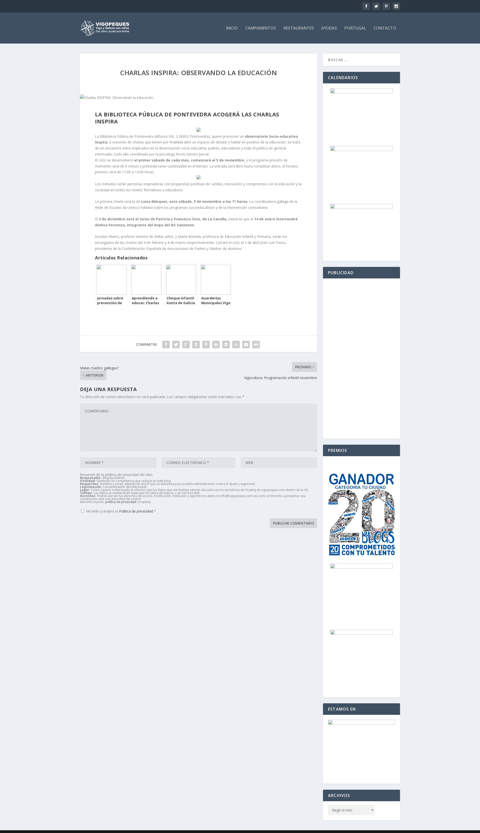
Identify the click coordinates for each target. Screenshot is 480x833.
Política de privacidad (136, 511)
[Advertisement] (361, 358)
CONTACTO (385, 28)
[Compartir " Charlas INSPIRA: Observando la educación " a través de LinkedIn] (216, 345)
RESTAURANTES (299, 28)
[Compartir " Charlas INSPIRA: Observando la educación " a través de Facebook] (166, 345)
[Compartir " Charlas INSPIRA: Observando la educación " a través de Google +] (186, 345)
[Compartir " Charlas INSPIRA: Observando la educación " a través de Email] (246, 345)
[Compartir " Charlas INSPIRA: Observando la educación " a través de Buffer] (226, 345)
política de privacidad (120, 502)
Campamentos (260, 28)
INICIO (232, 28)
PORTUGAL (355, 28)
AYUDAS (329, 28)
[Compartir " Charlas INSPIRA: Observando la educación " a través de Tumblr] (196, 345)
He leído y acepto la (121, 511)
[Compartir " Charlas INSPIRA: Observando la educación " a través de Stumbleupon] (236, 345)
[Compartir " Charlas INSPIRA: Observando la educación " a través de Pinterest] (206, 345)
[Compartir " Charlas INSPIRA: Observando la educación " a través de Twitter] (176, 345)
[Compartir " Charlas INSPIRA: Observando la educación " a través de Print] (256, 345)
